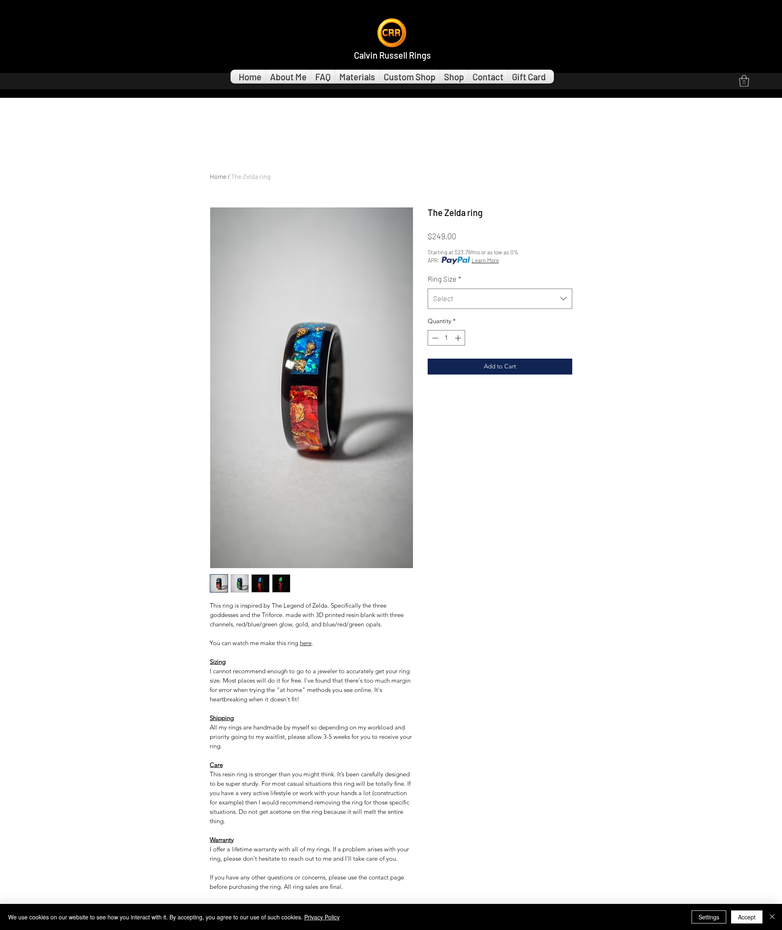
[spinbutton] (446, 338)
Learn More (485, 260)
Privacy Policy (322, 917)
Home (218, 176)
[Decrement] (434, 338)
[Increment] (458, 338)
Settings (709, 917)
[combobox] (500, 299)
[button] (744, 81)
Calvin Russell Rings (392, 55)
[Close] (772, 916)
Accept (747, 917)
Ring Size (444, 278)
